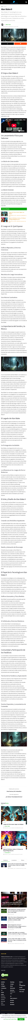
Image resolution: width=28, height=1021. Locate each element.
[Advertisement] (14, 880)
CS (1, 990)
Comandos (3, 988)
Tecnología (22, 989)
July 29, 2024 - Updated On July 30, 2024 (10, 26)
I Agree (21, 1019)
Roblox (21, 982)
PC (10, 996)
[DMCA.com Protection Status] (4, 975)
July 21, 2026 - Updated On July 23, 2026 (16, 935)
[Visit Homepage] (14, 2)
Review (4, 822)
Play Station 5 (13, 998)
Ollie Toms (8, 24)
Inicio (2, 6)
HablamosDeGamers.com (6, 956)
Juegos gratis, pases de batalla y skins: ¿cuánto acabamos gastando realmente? (12, 903)
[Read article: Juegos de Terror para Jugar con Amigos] (4, 214)
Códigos (3, 986)
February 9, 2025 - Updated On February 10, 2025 (17, 216)
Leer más (3, 970)
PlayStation (12, 991)
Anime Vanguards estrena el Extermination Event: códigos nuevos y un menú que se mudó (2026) (17, 926)
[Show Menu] (1, 2)
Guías (2, 994)
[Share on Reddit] (20, 44)
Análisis (3, 982)
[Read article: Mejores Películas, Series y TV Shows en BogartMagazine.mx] (4, 219)
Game (5, 6)
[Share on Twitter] (7, 44)
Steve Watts (7, 852)
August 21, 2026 (6, 905)
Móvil (2, 1003)
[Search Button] (26, 2)
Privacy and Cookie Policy (10, 1019)
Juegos (12, 984)
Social (20, 987)
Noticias (12, 990)
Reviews (12, 1004)
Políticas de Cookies (11, 1013)
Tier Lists (21, 991)
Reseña (12, 1000)
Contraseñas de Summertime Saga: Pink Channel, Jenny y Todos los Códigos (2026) (17, 865)
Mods (11, 986)
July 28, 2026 (11, 914)
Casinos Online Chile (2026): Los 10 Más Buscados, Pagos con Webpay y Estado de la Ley (17, 940)
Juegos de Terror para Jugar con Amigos (13, 824)
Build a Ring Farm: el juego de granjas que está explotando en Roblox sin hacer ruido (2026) (17, 911)
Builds (2, 984)
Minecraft (3, 1001)
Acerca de (3, 1013)
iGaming (12, 982)
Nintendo (12, 988)
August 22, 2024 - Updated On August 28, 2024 (17, 222)
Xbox (11, 993)
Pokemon (3, 1004)
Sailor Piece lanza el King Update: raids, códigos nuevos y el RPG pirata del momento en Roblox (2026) (17, 919)
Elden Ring (3, 997)
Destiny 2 (3, 996)
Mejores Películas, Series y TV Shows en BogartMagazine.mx (17, 218)
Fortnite (3, 999)
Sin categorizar (22, 984)
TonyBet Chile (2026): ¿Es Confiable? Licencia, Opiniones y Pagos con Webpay (17, 933)
